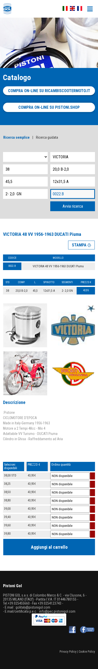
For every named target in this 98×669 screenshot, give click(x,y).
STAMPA (79, 245)
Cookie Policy (87, 651)
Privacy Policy (68, 651)
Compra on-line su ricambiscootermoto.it (49, 90)
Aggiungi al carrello (49, 547)
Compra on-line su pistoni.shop (49, 107)
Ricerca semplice (16, 137)
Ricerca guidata (47, 137)
